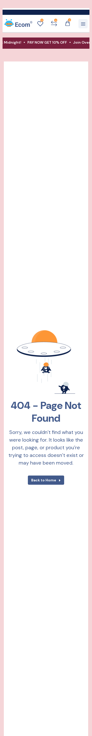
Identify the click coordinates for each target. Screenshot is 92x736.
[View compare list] (54, 24)
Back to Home (43, 480)
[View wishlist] (40, 24)
